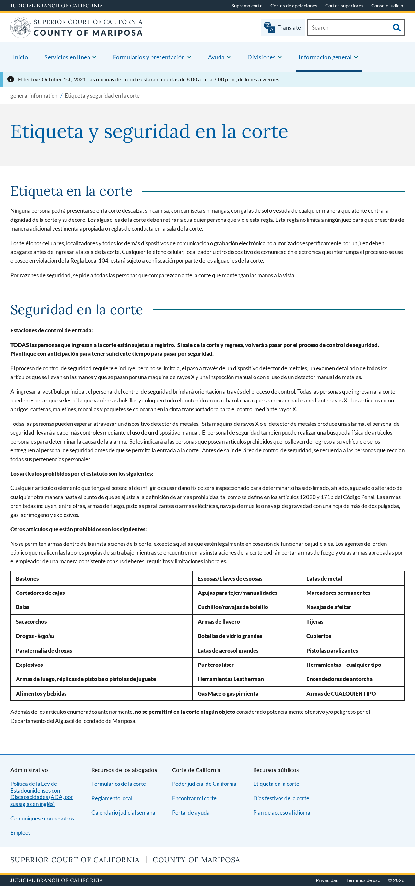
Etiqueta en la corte (276, 783)
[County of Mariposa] (76, 34)
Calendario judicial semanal (124, 812)
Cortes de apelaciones (293, 5)
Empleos (20, 832)
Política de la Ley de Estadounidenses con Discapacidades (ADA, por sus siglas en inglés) (41, 793)
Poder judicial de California (204, 783)
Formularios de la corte (118, 783)
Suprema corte (247, 5)
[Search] (397, 27)
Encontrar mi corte (194, 798)
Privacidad (327, 880)
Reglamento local (111, 798)
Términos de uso (363, 880)
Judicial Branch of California (56, 5)
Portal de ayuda (191, 812)
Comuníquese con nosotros (42, 818)
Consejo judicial (388, 5)
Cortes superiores (344, 5)
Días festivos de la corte (281, 798)
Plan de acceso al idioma (281, 812)
